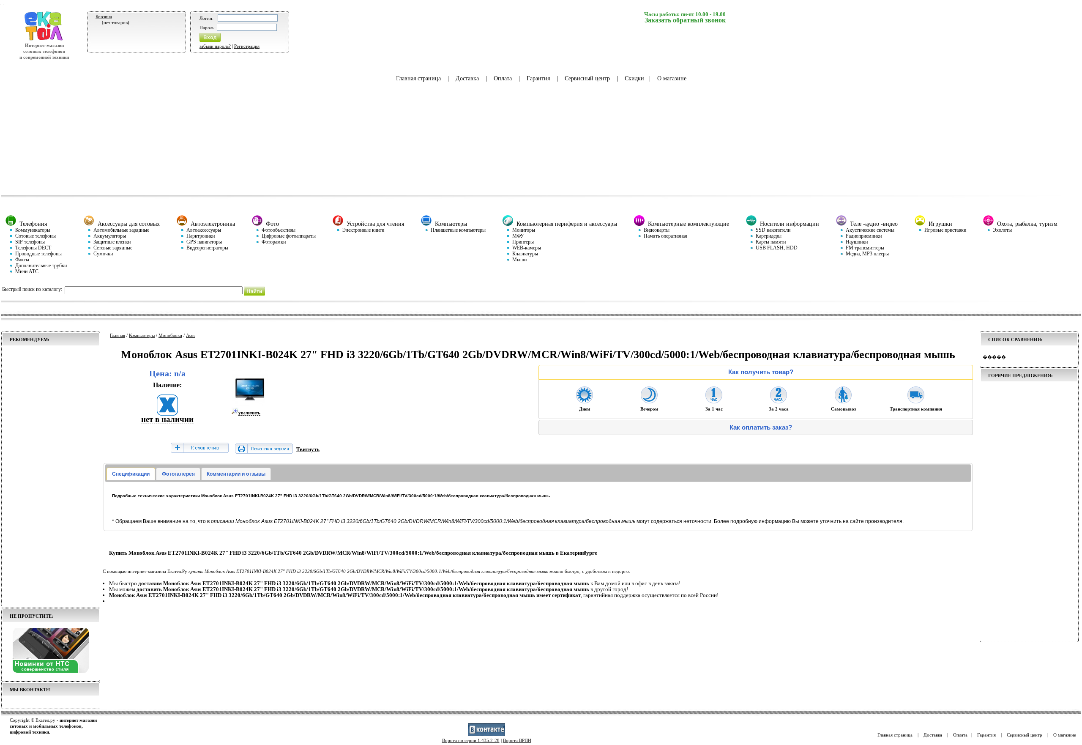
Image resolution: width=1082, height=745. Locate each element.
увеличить (249, 412)
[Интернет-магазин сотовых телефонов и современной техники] (44, 39)
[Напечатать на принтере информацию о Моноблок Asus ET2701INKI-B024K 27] (264, 452)
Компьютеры (142, 335)
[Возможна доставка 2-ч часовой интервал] (778, 401)
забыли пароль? (215, 46)
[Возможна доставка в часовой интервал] (713, 401)
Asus (190, 335)
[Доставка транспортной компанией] (915, 401)
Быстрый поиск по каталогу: (32, 289)
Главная (117, 335)
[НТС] (51, 671)
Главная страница (418, 78)
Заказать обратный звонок (685, 20)
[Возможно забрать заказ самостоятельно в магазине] (843, 401)
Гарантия (538, 78)
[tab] (131, 474)
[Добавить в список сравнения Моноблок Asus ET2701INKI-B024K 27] (199, 448)
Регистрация (247, 46)
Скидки (634, 78)
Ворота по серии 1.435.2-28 (471, 740)
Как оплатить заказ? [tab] (761, 427)
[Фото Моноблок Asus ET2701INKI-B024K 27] (250, 404)
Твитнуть (308, 449)
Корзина (104, 16)
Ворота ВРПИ (517, 740)
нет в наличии (167, 419)
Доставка (467, 78)
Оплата (503, 78)
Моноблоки (170, 335)
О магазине (671, 78)
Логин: (206, 18)
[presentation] (131, 474)
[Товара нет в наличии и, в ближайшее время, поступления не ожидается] (167, 412)
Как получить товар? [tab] (760, 372)
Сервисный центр (587, 78)
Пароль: (207, 27)
